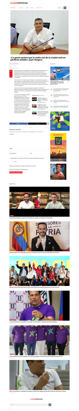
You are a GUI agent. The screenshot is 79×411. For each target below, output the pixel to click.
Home (18, 408)
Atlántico (32, 7)
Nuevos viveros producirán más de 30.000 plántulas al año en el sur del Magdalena (60, 107)
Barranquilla (20, 7)
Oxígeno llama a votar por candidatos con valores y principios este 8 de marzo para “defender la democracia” (36, 356)
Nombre (11, 148)
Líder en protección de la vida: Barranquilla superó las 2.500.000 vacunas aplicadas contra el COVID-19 (61, 90)
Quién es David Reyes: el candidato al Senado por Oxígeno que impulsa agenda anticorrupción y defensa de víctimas (37, 391)
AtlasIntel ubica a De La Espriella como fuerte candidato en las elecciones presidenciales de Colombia (43, 106)
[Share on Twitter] (10, 73)
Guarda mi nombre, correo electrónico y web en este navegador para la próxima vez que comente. (27, 158)
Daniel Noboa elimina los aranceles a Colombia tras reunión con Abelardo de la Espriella (43, 99)
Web (31, 153)
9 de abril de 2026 (13, 254)
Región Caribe (38, 7)
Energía (15, 408)
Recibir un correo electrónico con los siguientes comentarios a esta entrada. (22, 165)
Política (11, 215)
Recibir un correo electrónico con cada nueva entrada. (18, 169)
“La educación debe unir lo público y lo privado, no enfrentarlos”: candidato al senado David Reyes (33, 322)
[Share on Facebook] (10, 71)
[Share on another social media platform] (10, 76)
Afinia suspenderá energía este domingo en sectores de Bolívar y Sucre (57, 83)
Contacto (11, 408)
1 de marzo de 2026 (13, 358)
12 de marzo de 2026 (42, 115)
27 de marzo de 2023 (12, 65)
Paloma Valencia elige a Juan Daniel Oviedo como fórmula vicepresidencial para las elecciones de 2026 (43, 113)
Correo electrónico (13, 153)
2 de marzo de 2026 (13, 323)
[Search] (65, 7)
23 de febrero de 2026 (13, 392)
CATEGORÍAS (12, 7)
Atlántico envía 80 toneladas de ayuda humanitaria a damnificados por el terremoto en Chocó (61, 101)
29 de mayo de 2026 (42, 102)
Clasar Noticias (15, 63)
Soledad (26, 7)
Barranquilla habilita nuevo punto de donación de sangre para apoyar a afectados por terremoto (61, 95)
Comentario (11, 134)
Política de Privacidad (23, 408)
